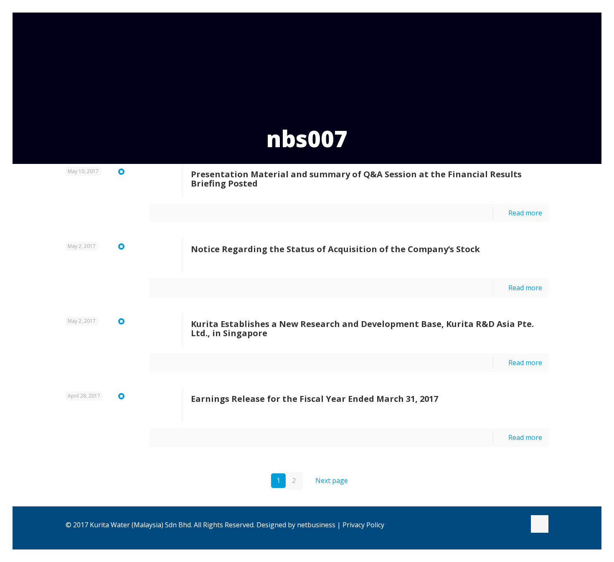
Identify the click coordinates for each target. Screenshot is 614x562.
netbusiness (316, 524)
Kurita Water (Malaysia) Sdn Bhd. (141, 524)
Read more (525, 212)
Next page (331, 480)
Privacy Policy (363, 524)
